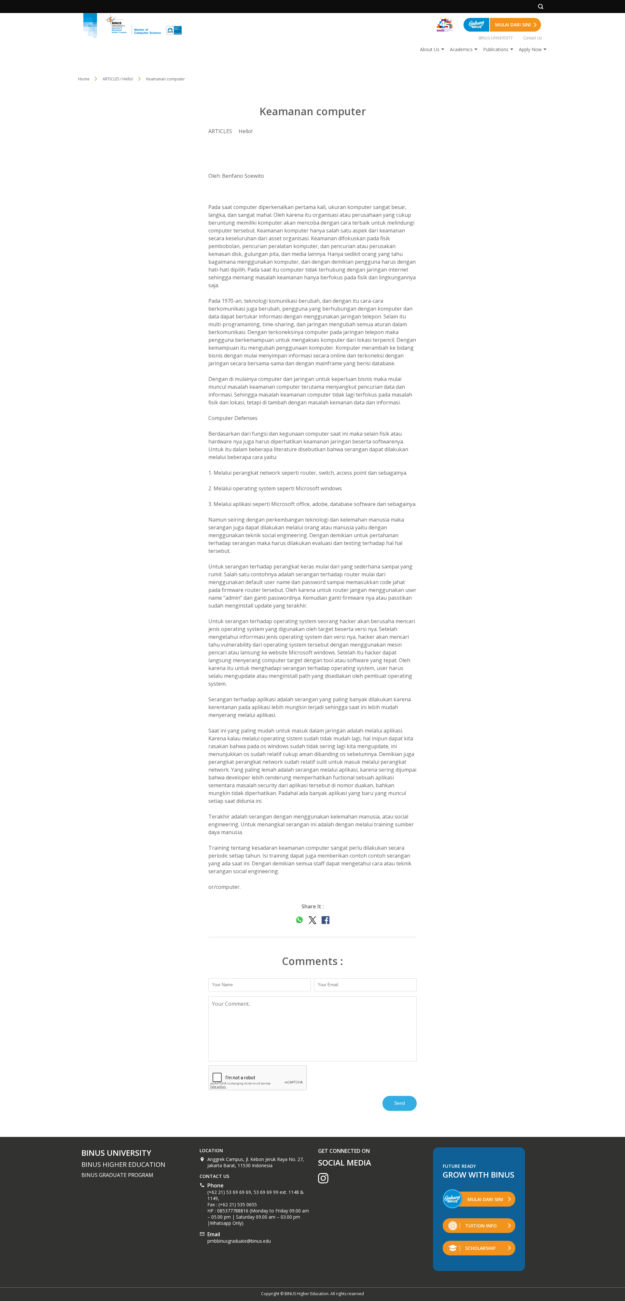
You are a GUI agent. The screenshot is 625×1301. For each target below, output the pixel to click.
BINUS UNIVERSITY (496, 38)
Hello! (245, 131)
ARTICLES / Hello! (118, 79)
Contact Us (532, 38)
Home (84, 79)
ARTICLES (220, 131)
